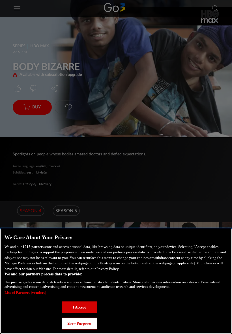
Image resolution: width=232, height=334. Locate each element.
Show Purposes (79, 323)
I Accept (79, 307)
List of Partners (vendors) (25, 292)
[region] (116, 281)
